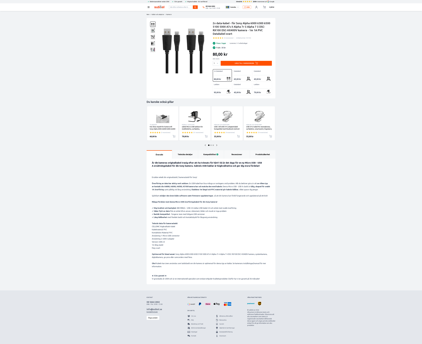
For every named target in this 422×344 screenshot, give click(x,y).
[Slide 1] (209, 145)
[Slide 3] (213, 145)
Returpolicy (222, 320)
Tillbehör (153, 124)
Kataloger (194, 332)
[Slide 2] (211, 145)
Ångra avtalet (152, 318)
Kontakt (193, 336)
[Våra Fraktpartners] (250, 303)
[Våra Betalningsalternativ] (191, 304)
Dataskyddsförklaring (226, 332)
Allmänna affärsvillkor (226, 316)
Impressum (222, 336)
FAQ (192, 320)
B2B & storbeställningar (198, 328)
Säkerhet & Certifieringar (227, 328)
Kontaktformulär (152, 312)
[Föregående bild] (205, 145)
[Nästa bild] (216, 145)
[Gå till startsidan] (159, 6)
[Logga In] (256, 7)
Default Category (188, 124)
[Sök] (195, 7)
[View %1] (153, 24)
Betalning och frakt (197, 324)
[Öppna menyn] (149, 7)
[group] (218, 38)
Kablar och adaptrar (221, 124)
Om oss (193, 316)
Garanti (221, 324)
